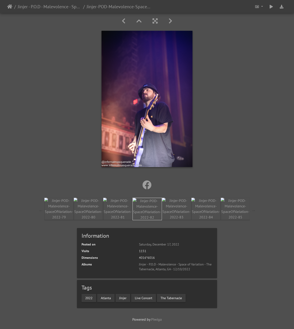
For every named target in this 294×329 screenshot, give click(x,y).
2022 (89, 298)
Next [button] (253, 210)
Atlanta (106, 298)
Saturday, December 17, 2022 (159, 244)
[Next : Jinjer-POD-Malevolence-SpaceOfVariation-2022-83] (170, 21)
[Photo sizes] (259, 6)
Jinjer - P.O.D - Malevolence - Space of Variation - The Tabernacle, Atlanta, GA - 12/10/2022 (49, 7)
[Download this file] (281, 6)
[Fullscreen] (155, 21)
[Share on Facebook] (147, 185)
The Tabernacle (171, 298)
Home (9, 6)
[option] (59, 209)
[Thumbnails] (139, 21)
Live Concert (143, 298)
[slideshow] (271, 6)
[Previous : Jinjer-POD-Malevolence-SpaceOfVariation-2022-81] (123, 21)
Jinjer (123, 298)
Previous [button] (41, 210)
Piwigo (156, 319)
